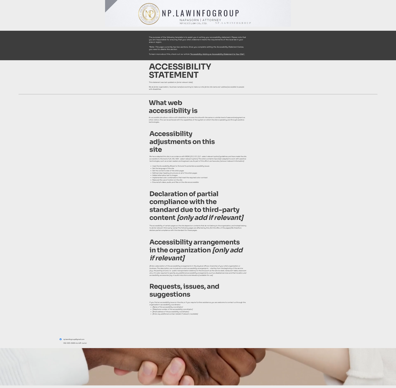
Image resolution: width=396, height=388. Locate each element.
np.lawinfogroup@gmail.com (73, 339)
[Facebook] (60, 339)
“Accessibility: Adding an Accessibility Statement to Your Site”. (217, 54)
